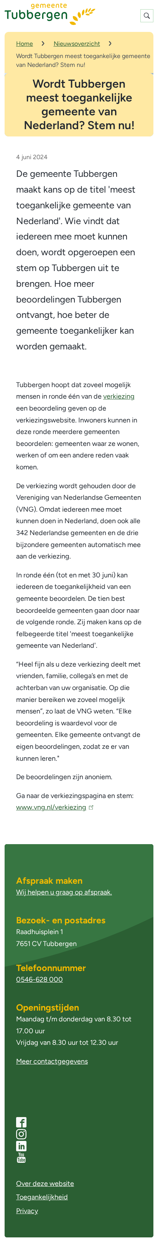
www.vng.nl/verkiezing (53, 807)
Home (24, 43)
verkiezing (119, 396)
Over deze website (45, 1183)
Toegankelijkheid (42, 1197)
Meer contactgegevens (52, 1061)
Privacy (27, 1211)
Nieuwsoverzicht (77, 43)
